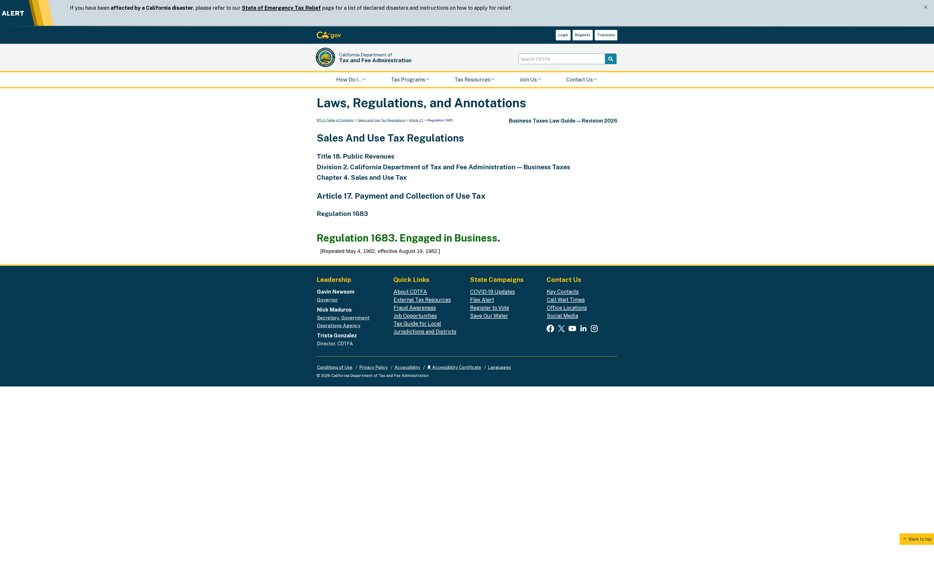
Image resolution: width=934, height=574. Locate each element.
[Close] (925, 7)
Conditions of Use (334, 367)
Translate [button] (606, 35)
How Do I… (349, 79)
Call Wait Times (566, 299)
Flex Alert (482, 299)
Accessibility (407, 367)
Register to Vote (489, 308)
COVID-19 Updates (492, 291)
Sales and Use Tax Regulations (381, 120)
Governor (327, 300)
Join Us (528, 79)
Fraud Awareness (415, 308)
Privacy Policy (373, 367)
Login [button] (563, 35)
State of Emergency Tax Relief (281, 8)
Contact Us (579, 79)
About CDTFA (410, 291)
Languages (499, 367)
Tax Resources (472, 79)
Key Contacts (563, 291)
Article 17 (416, 120)
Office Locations (567, 308)
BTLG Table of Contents (335, 120)
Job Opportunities (415, 316)
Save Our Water (489, 316)
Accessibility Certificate (456, 367)
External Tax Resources (422, 299)
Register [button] (582, 35)
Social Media (562, 316)
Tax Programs (408, 79)
